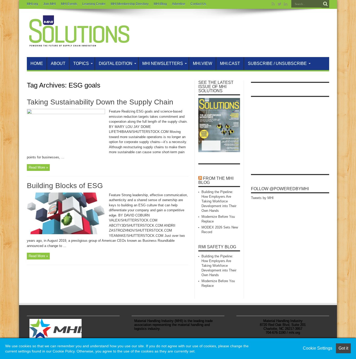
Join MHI (49, 4)
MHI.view (202, 63)
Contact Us (198, 4)
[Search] (325, 4)
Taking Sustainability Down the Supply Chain (100, 102)
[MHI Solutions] (79, 44)
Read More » (38, 167)
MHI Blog (160, 4)
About (58, 63)
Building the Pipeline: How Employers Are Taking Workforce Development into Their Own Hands (218, 201)
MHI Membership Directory (130, 4)
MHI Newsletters (162, 63)
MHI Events (69, 4)
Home (36, 63)
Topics (81, 63)
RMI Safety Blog (217, 247)
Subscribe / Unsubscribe (277, 63)
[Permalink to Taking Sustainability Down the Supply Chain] (66, 113)
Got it (343, 348)
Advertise (178, 4)
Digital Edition (115, 63)
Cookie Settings (317, 348)
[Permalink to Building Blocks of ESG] (66, 233)
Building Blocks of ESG (65, 186)
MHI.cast (230, 63)
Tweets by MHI (262, 198)
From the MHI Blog (216, 180)
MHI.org (32, 4)
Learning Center (94, 4)
